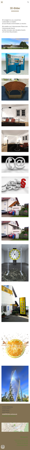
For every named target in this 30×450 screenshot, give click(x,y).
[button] (2, 2)
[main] (15, 9)
